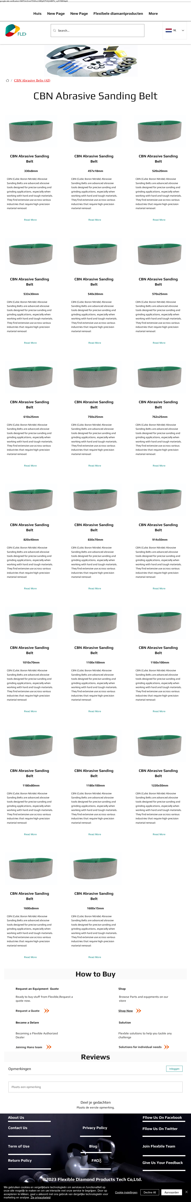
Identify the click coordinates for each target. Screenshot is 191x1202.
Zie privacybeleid (41, 1197)
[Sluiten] (186, 1192)
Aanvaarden (172, 1192)
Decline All (150, 1192)
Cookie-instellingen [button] (126, 1192)
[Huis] (7, 80)
